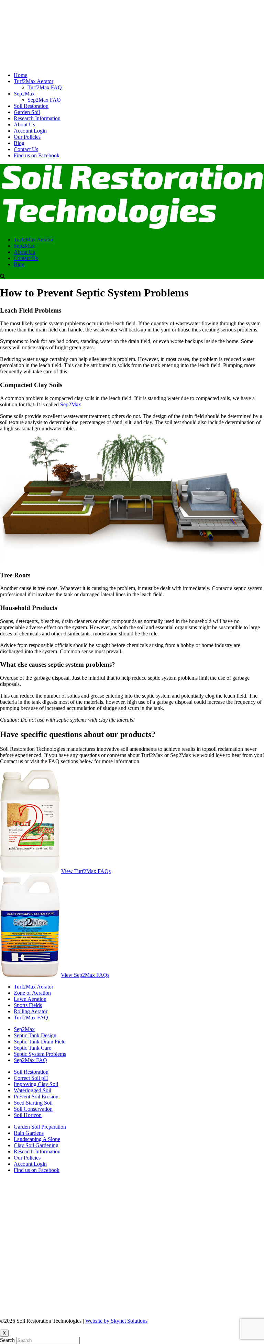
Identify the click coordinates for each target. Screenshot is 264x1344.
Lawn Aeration (30, 999)
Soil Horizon (28, 1115)
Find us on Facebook (36, 155)
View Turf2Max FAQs (86, 871)
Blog (19, 143)
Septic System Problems (40, 1054)
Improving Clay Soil (36, 1084)
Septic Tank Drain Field (40, 1041)
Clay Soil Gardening (36, 1145)
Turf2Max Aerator (33, 81)
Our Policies (27, 137)
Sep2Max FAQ (44, 100)
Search (7, 1340)
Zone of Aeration (32, 993)
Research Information (37, 118)
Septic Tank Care (32, 1048)
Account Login (30, 131)
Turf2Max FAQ (45, 87)
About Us (24, 124)
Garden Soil (27, 112)
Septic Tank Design (35, 1035)
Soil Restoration (31, 106)
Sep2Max (24, 94)
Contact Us (26, 149)
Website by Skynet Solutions (116, 1321)
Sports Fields (28, 1005)
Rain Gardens (29, 1133)
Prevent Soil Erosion (36, 1096)
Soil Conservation (33, 1109)
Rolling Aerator (30, 1011)
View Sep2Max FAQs (85, 975)
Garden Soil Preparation (40, 1127)
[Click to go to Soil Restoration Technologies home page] (132, 63)
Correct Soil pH (31, 1078)
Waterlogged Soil (32, 1090)
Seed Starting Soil (33, 1103)
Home (20, 75)
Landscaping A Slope (37, 1139)
